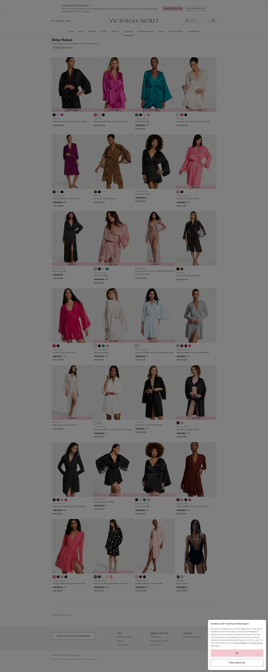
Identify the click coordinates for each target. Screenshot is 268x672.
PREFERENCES (237, 663)
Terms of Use (257, 643)
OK (237, 653)
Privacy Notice (240, 643)
